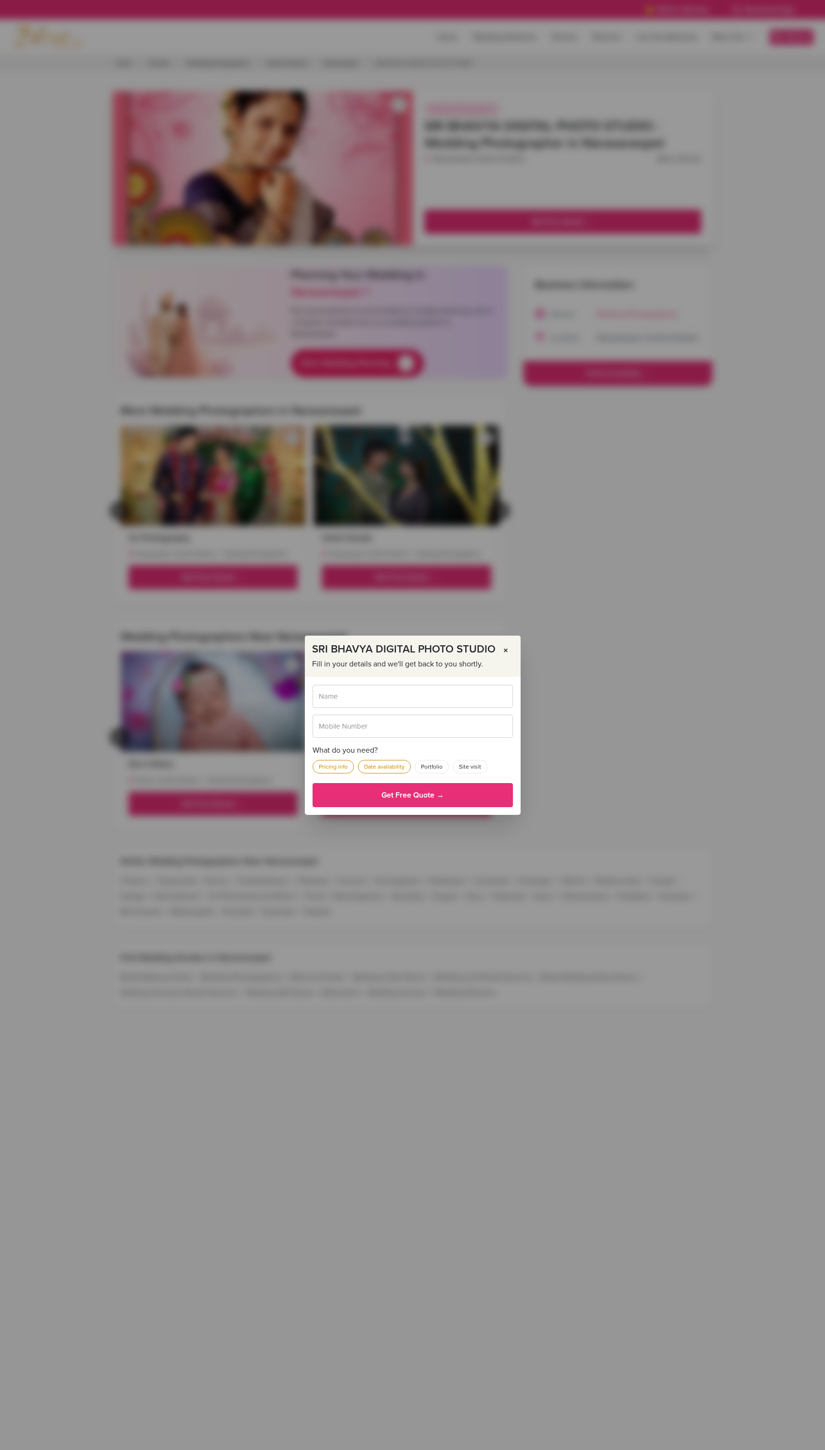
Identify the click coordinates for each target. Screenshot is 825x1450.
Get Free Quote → (412, 795)
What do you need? (345, 750)
